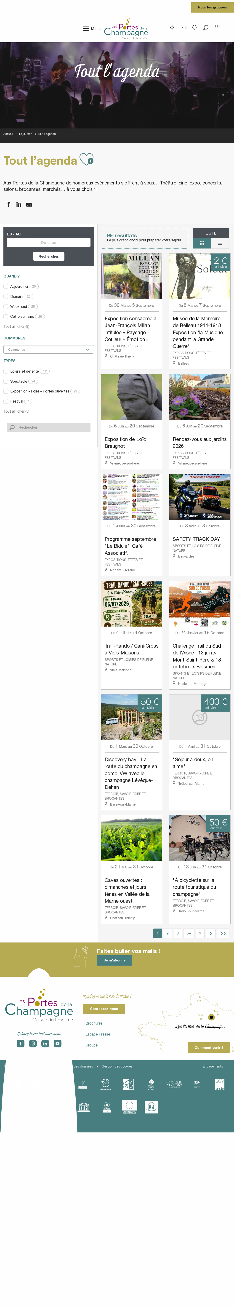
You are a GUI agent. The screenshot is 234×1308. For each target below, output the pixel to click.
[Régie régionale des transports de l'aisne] (197, 1084)
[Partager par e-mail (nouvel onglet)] (26, 205)
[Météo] (172, 27)
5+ (189, 933)
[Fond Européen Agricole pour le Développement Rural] (129, 1107)
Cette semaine (26, 316)
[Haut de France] (105, 1084)
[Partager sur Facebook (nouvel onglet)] (5, 205)
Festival (19, 401)
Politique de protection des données (65, 1066)
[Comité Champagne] (82, 1084)
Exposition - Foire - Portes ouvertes (43, 391)
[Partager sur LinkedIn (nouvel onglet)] (16, 205)
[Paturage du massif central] (128, 1084)
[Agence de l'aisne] (14, 1084)
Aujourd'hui (23, 286)
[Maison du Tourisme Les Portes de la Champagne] (126, 28)
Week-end (22, 306)
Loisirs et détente (28, 371)
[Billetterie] (184, 27)
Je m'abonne (114, 960)
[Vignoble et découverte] (106, 1107)
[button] (205, 26)
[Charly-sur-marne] (37, 1084)
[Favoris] (195, 25)
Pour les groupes (212, 7)
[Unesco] (83, 1107)
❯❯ (223, 933)
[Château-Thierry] (59, 1084)
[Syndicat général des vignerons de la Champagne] (219, 1084)
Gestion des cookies (117, 1066)
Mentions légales (16, 1066)
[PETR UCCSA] (174, 1084)
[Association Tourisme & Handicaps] (151, 1107)
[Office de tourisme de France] (151, 1084)
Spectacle (22, 381)
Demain (20, 296)
